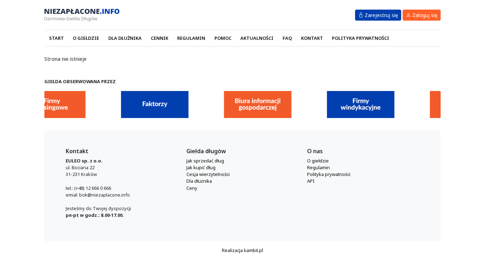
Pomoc (222, 38)
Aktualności (256, 38)
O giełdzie (86, 38)
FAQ (287, 38)
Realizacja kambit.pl (242, 250)
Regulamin (191, 38)
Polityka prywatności (360, 38)
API (311, 181)
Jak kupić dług (201, 167)
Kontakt (312, 38)
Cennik (159, 38)
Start (56, 38)
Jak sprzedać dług (205, 160)
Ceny (191, 188)
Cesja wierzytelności (208, 174)
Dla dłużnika (125, 38)
